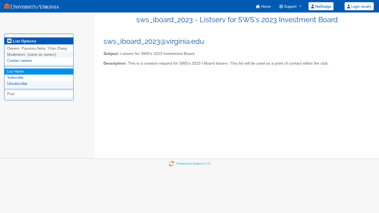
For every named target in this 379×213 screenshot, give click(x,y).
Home (265, 6)
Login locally (360, 6)
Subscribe (15, 77)
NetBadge (322, 6)
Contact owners (19, 61)
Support (290, 6)
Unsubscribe (17, 84)
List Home (15, 71)
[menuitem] (263, 6)
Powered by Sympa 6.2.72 (193, 163)
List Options (24, 41)
